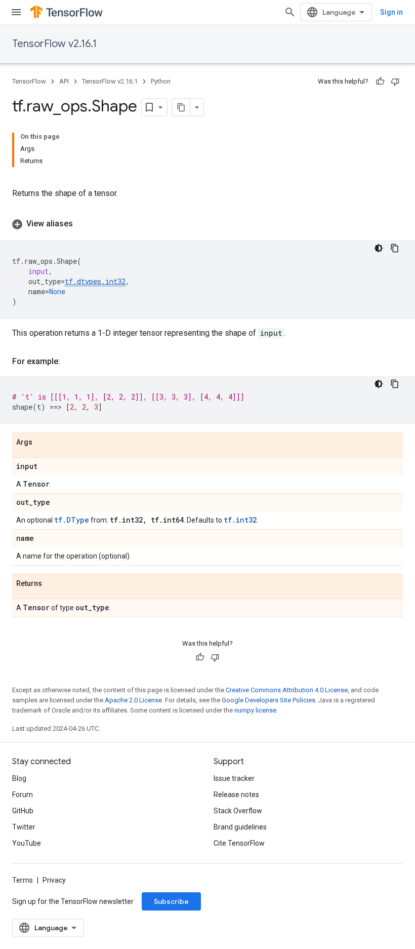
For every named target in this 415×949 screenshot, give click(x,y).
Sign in (391, 12)
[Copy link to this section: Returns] (52, 584)
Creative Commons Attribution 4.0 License (287, 690)
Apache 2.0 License (133, 700)
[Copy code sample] (395, 248)
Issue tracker (234, 778)
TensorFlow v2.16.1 (54, 43)
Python (161, 81)
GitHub (22, 811)
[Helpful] (380, 81)
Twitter (23, 827)
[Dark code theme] (378, 248)
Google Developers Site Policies (268, 700)
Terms (22, 880)
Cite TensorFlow (239, 843)
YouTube (26, 843)
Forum (22, 794)
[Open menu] (16, 12)
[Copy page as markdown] (181, 107)
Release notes (236, 794)
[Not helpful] (395, 81)
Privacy (54, 880)
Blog (19, 778)
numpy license (255, 710)
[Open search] (290, 12)
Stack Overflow (238, 811)
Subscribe (171, 901)
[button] (207, 224)
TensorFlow (29, 81)
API (64, 81)
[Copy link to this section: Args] (42, 443)
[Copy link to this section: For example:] (70, 361)
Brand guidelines (240, 827)
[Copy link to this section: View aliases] (83, 224)
